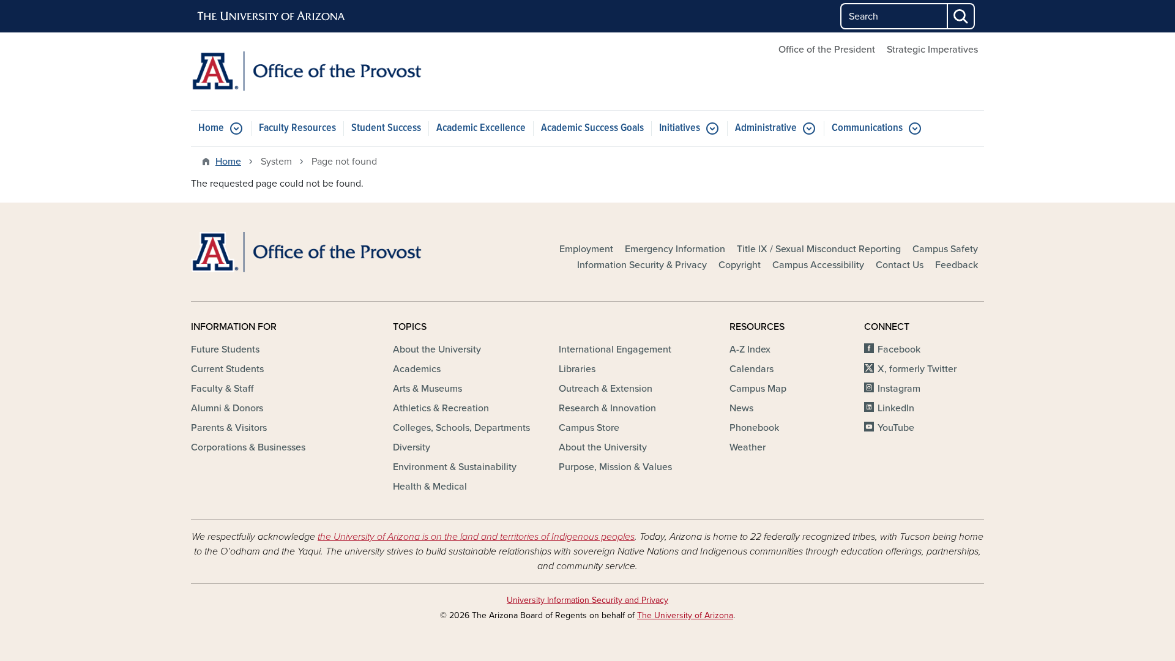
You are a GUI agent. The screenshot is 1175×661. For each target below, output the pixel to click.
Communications (867, 128)
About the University (437, 349)
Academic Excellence (481, 128)
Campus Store (589, 428)
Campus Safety (945, 249)
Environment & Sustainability (455, 467)
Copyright (739, 265)
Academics (417, 369)
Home (211, 128)
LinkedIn (896, 408)
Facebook (899, 349)
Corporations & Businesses (248, 447)
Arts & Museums (427, 389)
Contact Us (899, 265)
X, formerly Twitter (917, 369)
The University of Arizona (685, 615)
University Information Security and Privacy (587, 600)
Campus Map (757, 389)
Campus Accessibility (818, 265)
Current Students (227, 369)
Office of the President (826, 49)
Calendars (751, 369)
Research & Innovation (607, 408)
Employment (586, 249)
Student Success (386, 128)
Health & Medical (430, 486)
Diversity (411, 447)
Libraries (577, 369)
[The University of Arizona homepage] (272, 16)
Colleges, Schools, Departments (461, 428)
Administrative (766, 128)
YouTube (896, 428)
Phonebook (754, 428)
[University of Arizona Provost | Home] (318, 71)
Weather (747, 447)
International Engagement (615, 349)
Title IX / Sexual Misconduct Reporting (819, 249)
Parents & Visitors (229, 428)
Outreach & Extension (605, 389)
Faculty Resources (297, 128)
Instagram (899, 389)
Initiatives (679, 128)
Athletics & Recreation (441, 408)
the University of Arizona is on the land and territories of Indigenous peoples (476, 537)
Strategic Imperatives (932, 49)
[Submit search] (961, 16)
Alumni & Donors (227, 408)
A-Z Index (749, 349)
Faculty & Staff (222, 389)
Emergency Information (675, 249)
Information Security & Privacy (642, 265)
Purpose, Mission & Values (615, 467)
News (741, 408)
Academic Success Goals (592, 128)
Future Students (225, 349)
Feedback (956, 265)
